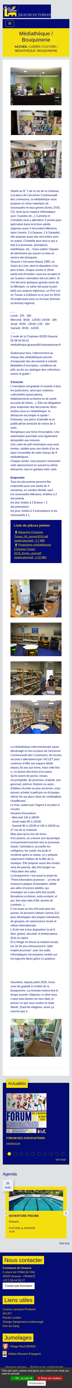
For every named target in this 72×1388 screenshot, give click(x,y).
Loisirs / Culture (43, 46)
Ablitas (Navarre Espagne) (24, 1353)
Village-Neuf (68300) (22, 1346)
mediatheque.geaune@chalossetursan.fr (35, 344)
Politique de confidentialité (46, 1367)
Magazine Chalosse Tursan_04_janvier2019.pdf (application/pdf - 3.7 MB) (31, 536)
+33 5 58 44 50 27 (14, 1280)
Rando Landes (12, 1317)
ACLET (7, 1313)
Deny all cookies (50, 1378)
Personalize (36, 1383)
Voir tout (61, 1159)
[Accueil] (27, 9)
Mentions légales (16, 1367)
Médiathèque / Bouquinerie (36, 50)
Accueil (21, 46)
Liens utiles (18, 1300)
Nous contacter (23, 1260)
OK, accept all (23, 1378)
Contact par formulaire (18, 1285)
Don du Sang (11, 1325)
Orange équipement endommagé (23, 1321)
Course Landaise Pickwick (19, 1309)
